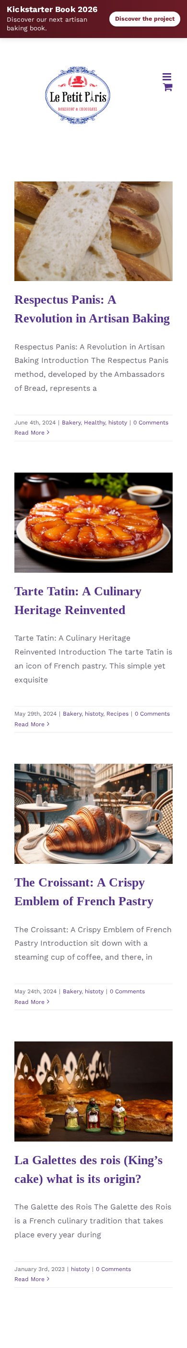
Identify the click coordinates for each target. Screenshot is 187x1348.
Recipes (116, 552)
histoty (116, 269)
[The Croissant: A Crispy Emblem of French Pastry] (93, 814)
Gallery (107, 197)
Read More (29, 432)
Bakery (70, 269)
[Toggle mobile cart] (168, 87)
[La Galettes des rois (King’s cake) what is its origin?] (93, 1091)
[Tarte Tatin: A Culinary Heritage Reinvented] (93, 523)
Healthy (93, 269)
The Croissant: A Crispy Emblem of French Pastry (79, 788)
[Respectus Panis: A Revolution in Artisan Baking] (93, 231)
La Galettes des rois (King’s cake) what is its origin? (79, 1058)
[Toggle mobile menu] (168, 77)
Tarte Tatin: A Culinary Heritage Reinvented (79, 497)
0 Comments (150, 422)
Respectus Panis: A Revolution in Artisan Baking (79, 197)
